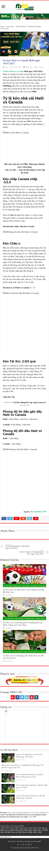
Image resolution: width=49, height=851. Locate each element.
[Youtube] (32, 697)
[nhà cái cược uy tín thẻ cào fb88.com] (24, 16)
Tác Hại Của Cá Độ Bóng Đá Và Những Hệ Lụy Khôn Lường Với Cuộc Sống (22, 623)
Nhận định (10, 26)
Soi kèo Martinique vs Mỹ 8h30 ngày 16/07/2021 (17, 546)
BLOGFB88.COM (38, 512)
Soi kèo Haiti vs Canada (13, 71)
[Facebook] (17, 697)
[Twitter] (22, 697)
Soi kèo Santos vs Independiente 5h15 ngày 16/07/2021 (32, 552)
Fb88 (26, 828)
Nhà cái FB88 (43, 830)
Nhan (6, 67)
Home (2, 26)
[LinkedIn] (27, 697)
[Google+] (13, 697)
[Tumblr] (36, 697)
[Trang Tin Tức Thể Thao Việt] (24, 6)
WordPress (20, 841)
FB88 (2, 828)
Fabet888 (37, 841)
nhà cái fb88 (9, 830)
